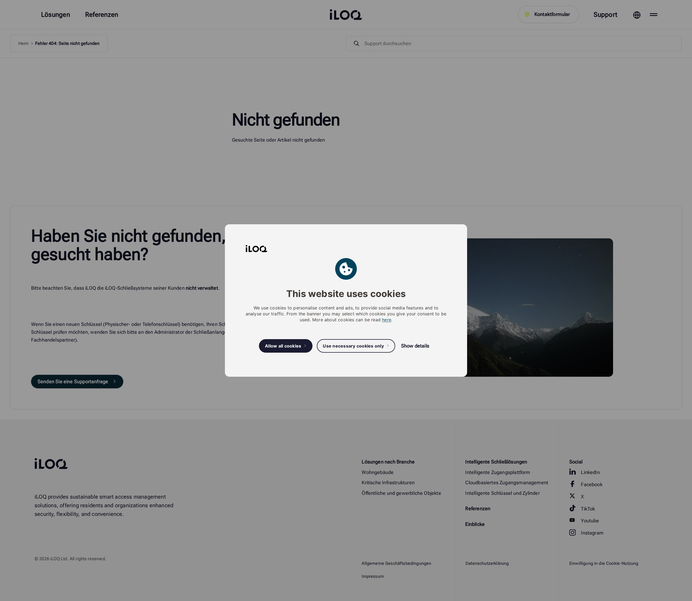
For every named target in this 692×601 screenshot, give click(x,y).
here (386, 319)
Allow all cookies (283, 346)
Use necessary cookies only (353, 346)
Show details (415, 346)
